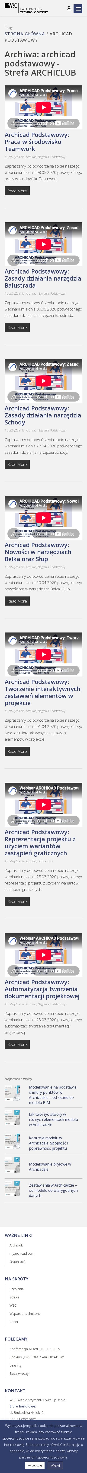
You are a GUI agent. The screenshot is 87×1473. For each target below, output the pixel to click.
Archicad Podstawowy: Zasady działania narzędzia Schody (43, 415)
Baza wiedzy (19, 1373)
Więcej (55, 1465)
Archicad (31, 157)
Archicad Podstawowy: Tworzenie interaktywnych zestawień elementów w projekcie (43, 692)
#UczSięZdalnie (15, 157)
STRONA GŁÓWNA (25, 34)
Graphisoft (18, 1261)
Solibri (14, 1297)
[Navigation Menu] (79, 8)
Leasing (15, 1365)
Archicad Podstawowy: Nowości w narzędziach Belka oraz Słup (38, 552)
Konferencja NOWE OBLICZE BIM (35, 1349)
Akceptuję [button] (35, 1465)
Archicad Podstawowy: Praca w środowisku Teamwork (37, 141)
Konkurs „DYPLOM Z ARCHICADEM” (37, 1357)
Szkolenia (17, 1289)
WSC (13, 1305)
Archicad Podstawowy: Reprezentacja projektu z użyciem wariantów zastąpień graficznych (40, 842)
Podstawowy (57, 157)
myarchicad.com (22, 1253)
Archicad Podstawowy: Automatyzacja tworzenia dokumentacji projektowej (42, 989)
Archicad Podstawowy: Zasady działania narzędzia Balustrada (43, 278)
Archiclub (16, 1245)
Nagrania (43, 157)
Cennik (14, 1321)
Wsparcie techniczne (25, 1313)
